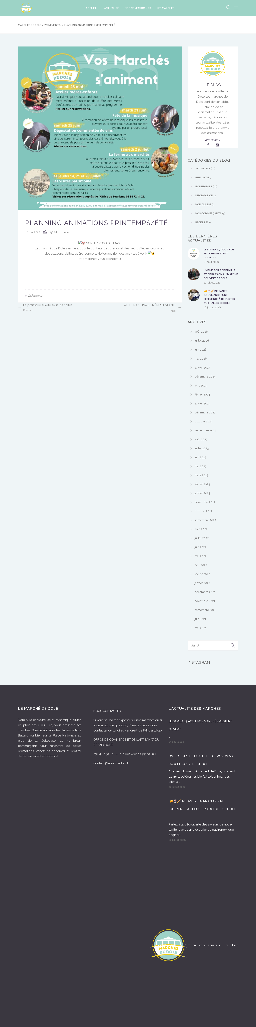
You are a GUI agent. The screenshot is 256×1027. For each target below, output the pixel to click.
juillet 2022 (202, 538)
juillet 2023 (202, 448)
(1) (205, 204)
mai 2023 (201, 466)
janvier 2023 (202, 493)
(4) (203, 222)
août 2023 (201, 439)
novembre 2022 (205, 502)
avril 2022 (201, 565)
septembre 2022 (205, 520)
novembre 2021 (205, 601)
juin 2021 (200, 619)
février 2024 (202, 394)
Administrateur (62, 232)
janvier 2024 (202, 403)
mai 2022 (201, 556)
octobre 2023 (203, 421)
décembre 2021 (205, 592)
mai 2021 (200, 628)
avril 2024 (201, 385)
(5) (210, 213)
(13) (205, 168)
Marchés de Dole (29, 25)
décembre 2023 (205, 412)
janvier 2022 (202, 583)
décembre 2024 (205, 376)
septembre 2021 (205, 610)
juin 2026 (201, 349)
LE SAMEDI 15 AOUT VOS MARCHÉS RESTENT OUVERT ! (219, 253)
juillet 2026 (202, 340)
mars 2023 (201, 475)
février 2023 (202, 484)
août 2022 (201, 529)
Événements (52, 25)
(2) (206, 195)
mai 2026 (201, 358)
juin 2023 (200, 457)
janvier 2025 (202, 367)
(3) (203, 177)
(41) (206, 186)
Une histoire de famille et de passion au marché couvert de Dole (221, 274)
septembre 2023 (205, 430)
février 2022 (202, 574)
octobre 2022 (203, 511)
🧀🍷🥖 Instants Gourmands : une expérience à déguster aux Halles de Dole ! (219, 297)
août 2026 (201, 331)
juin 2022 (200, 547)
